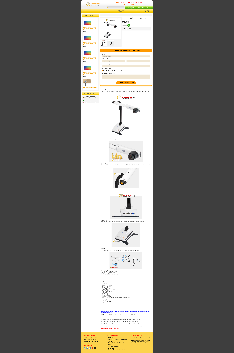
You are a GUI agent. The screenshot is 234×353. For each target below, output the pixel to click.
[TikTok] (95, 348)
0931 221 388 (138, 2)
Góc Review (138, 11)
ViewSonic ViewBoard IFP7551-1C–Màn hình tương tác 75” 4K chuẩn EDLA (89, 43)
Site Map (143, 7)
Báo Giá (112, 11)
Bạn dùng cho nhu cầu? (107, 68)
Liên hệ (147, 7)
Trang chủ (129, 7)
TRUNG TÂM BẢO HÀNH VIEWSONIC (137, 345)
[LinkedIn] (90, 348)
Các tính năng (103, 89)
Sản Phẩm (87, 11)
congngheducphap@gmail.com (92, 343)
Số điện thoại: (105, 58)
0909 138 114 (123, 2)
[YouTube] (92, 348)
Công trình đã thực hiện (121, 11)
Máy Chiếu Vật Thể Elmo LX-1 (110, 15)
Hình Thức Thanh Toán (146, 11)
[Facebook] (87, 348)
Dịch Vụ (104, 11)
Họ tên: (103, 54)
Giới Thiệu (134, 7)
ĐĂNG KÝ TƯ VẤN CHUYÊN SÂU (126, 82)
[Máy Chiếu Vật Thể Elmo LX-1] (118, 18)
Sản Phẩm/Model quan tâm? (107, 64)
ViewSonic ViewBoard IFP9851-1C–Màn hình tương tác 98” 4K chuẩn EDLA (89, 73)
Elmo (128, 21)
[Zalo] (85, 348)
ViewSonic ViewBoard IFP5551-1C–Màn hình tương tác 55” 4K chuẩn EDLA (89, 58)
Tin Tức (95, 11)
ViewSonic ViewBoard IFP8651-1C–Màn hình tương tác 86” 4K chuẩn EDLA (89, 28)
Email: (128, 58)
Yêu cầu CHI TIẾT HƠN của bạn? (108, 73)
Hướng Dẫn (129, 11)
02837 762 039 (131, 2)
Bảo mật (138, 7)
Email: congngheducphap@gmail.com (129, 4)
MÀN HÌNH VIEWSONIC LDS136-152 (90, 87)
